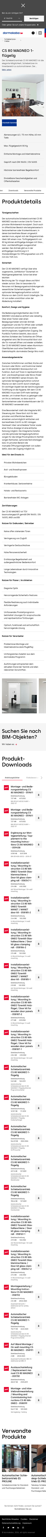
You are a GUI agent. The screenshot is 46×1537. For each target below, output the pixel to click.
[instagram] (23, 1528)
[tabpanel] (23, 1099)
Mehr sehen (6, 70)
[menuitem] (13, 32)
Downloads (13, 191)
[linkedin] (18, 1528)
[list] (23, 1469)
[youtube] (13, 1528)
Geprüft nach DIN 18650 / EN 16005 (20, 162)
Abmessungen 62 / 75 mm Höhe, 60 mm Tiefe (22, 136)
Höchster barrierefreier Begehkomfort (21, 170)
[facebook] (3, 1528)
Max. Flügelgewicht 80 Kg (16, 146)
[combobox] (12, 19)
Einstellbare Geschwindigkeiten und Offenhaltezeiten (20, 179)
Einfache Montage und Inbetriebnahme (22, 154)
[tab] (12, 777)
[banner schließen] (23, 5)
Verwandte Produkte (32, 191)
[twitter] (8, 1528)
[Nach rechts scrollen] (39, 777)
